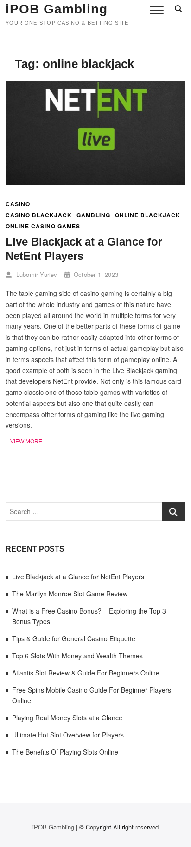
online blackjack (147, 215)
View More (26, 442)
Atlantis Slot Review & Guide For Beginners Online (85, 672)
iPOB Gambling (57, 9)
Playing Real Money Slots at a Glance (67, 717)
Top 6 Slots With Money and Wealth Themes (77, 655)
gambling (93, 215)
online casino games (43, 226)
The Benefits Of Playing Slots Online (65, 751)
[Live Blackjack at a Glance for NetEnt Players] (95, 86)
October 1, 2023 (95, 274)
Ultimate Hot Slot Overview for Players (68, 734)
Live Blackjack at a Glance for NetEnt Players (78, 576)
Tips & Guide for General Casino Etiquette (73, 638)
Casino (18, 204)
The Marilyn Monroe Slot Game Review (69, 593)
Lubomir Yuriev (35, 274)
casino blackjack (39, 215)
